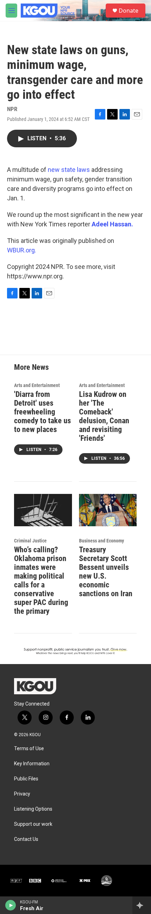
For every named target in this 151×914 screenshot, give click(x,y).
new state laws (69, 169)
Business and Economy (101, 540)
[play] (10, 905)
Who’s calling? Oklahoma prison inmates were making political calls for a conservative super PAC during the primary (41, 580)
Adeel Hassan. (112, 224)
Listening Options (33, 809)
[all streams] (141, 905)
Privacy (22, 794)
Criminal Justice (30, 540)
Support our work (33, 824)
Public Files (26, 778)
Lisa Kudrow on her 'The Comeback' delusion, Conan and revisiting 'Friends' (104, 416)
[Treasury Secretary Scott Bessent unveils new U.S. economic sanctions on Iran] (108, 510)
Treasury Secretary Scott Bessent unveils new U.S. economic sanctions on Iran (105, 571)
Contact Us (26, 839)
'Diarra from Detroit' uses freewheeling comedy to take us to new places (42, 412)
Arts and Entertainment (37, 385)
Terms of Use (29, 748)
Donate (128, 10)
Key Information (32, 763)
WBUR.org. (21, 250)
